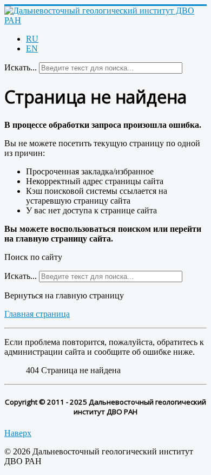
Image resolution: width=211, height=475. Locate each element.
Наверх (17, 433)
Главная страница (37, 313)
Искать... (20, 67)
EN (32, 48)
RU (32, 38)
